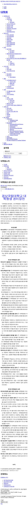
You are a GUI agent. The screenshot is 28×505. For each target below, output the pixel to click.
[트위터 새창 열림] (2, 189)
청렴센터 (6, 483)
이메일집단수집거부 (9, 486)
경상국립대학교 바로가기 (10, 4)
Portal (5, 8)
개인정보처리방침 (8, 480)
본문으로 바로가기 (15, 1)
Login (5, 6)
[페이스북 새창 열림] (1, 189)
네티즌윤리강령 (8, 481)
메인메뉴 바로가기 (5, 1)
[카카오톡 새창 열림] (4, 189)
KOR (5, 143)
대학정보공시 (7, 485)
